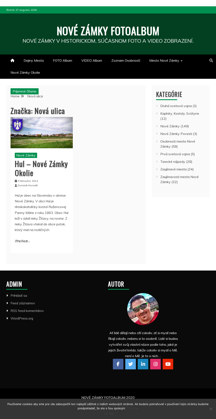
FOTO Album (62, 60)
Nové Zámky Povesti (176, 134)
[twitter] (130, 364)
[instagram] (155, 364)
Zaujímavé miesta (173, 169)
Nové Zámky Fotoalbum (108, 30)
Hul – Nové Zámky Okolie (41, 168)
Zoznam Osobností (125, 60)
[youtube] (168, 364)
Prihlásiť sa (19, 295)
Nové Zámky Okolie (25, 72)
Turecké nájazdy (172, 161)
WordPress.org (22, 318)
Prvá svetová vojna (175, 154)
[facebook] (118, 364)
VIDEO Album (91, 60)
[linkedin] (143, 364)
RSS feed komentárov (27, 311)
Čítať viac (133, 408)
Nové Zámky (26, 155)
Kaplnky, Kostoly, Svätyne (179, 113)
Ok (106, 413)
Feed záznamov (23, 303)
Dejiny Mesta (34, 60)
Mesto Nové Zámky (164, 60)
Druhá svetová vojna (176, 106)
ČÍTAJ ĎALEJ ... (22, 241)
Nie (112, 413)
